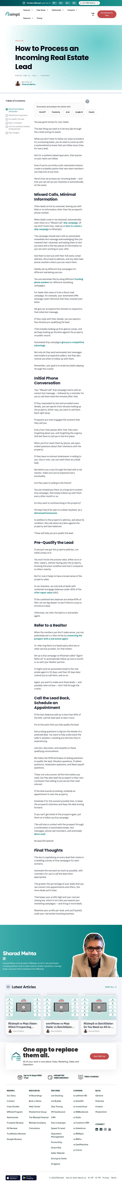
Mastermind (101, 1112)
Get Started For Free (107, 14)
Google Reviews (14, 1139)
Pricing (39, 18)
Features (26, 10)
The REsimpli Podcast (39, 1117)
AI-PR (98, 1177)
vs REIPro (77, 1139)
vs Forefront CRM (81, 1123)
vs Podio (77, 1117)
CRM (53, 1117)
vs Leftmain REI (80, 1095)
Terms (113, 1177)
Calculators (34, 1128)
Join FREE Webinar (89, 3)
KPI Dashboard (58, 1112)
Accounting (56, 1142)
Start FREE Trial (99, 1056)
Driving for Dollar (59, 1158)
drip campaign (70, 222)
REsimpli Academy (37, 1123)
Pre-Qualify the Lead (16, 119)
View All (110, 987)
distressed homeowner (45, 513)
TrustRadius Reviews (16, 1133)
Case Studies (13, 1106)
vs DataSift (78, 1101)
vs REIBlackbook (80, 1112)
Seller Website (58, 1153)
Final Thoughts (14, 133)
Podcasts (99, 1101)
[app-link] (96, 1129)
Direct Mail (56, 1147)
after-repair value (43, 592)
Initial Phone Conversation (18, 115)
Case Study (40, 10)
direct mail (39, 834)
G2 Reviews (12, 1128)
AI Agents (55, 1164)
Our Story (11, 1095)
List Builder (56, 1101)
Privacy (105, 1177)
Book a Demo (35, 1101)
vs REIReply (78, 1133)
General (99, 1095)
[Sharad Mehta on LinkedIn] (4, 958)
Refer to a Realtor (15, 123)
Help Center (34, 1106)
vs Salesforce (79, 1128)
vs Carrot (77, 1150)
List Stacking (57, 1095)
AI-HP (90, 1177)
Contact (11, 1101)
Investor (19, 41)
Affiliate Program (15, 1112)
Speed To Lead (58, 1128)
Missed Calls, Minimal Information (16, 110)
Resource (26, 18)
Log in (93, 14)
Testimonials (56, 10)
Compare (71, 10)
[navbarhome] (13, 14)
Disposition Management (57, 1135)
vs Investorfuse (80, 1106)
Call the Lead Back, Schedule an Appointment (19, 127)
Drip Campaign (58, 1123)
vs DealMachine (80, 1144)
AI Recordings (35, 1095)
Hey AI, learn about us (76, 1177)
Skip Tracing (57, 1106)
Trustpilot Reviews (15, 1123)
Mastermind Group (38, 1112)
